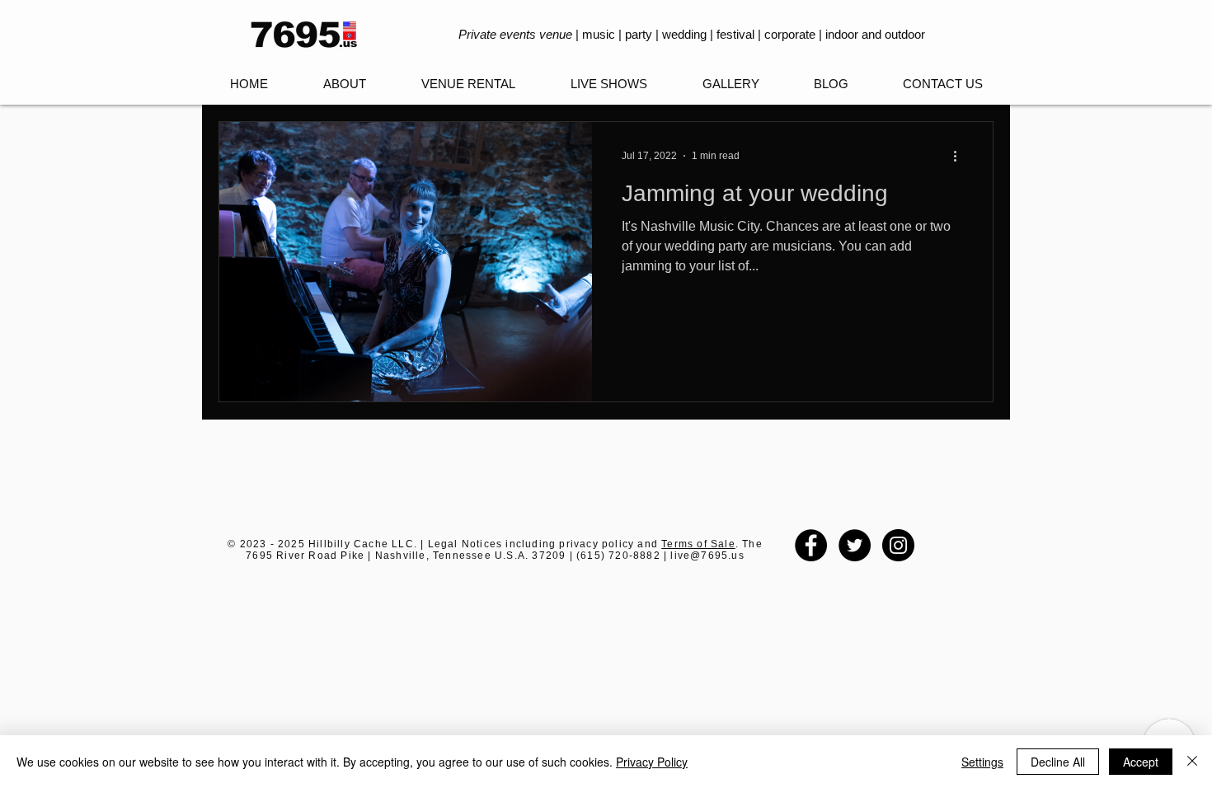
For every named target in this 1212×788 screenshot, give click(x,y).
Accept (1140, 761)
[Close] (1192, 761)
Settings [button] (982, 761)
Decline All (1058, 761)
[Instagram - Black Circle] (898, 545)
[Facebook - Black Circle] (811, 545)
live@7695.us (707, 555)
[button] (608, 84)
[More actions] (960, 156)
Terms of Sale (698, 544)
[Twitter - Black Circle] (855, 545)
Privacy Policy (652, 761)
